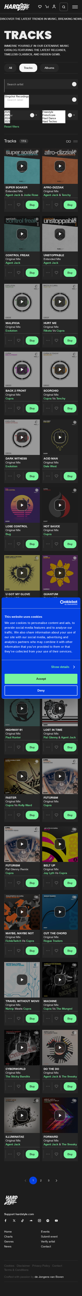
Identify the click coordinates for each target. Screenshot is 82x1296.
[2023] (7, 121)
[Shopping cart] (47, 7)
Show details (60, 667)
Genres (9, 1241)
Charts (8, 1236)
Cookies (9, 1265)
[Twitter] (14, 1220)
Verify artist (48, 1241)
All (10, 67)
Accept (41, 679)
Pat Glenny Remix (17, 869)
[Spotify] (47, 1220)
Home (8, 1231)
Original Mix (51, 191)
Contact (46, 1246)
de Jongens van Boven (49, 1276)
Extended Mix (14, 191)
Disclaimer (23, 1265)
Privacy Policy (41, 1265)
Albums (49, 67)
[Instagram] (39, 1220)
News (7, 1246)
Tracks (28, 67)
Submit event (49, 1236)
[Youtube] (56, 1220)
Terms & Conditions (16, 1269)
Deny (41, 690)
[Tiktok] (22, 1220)
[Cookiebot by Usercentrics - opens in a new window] (60, 602)
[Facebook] (5, 1220)
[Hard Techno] (53, 121)
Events (45, 1231)
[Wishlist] (40, 7)
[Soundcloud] (31, 1220)
